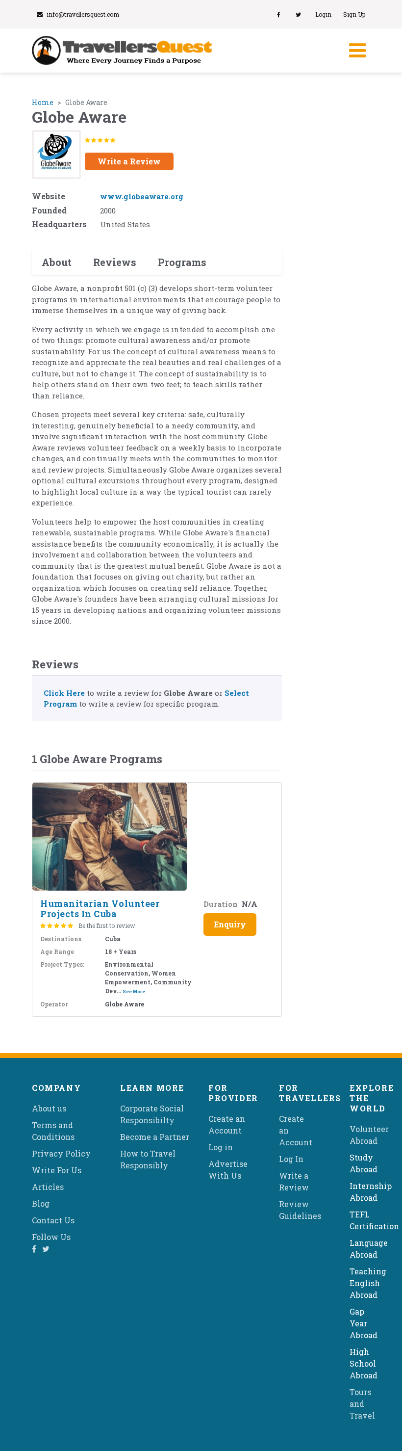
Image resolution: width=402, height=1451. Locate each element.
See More (134, 991)
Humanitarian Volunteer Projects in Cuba (99, 908)
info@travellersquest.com (83, 14)
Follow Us (51, 1237)
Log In (291, 1159)
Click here (64, 693)
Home (42, 102)
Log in (220, 1147)
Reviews (114, 262)
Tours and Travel (362, 1404)
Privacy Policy (61, 1153)
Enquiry (230, 924)
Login (323, 14)
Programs (182, 262)
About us (49, 1108)
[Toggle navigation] (356, 50)
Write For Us (56, 1170)
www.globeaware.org (141, 196)
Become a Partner (154, 1137)
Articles (48, 1187)
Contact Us (53, 1220)
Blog (41, 1203)
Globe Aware (124, 1004)
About (57, 262)
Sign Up (354, 14)
